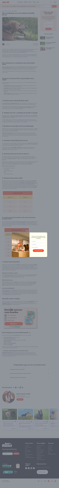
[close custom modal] (46, 233)
